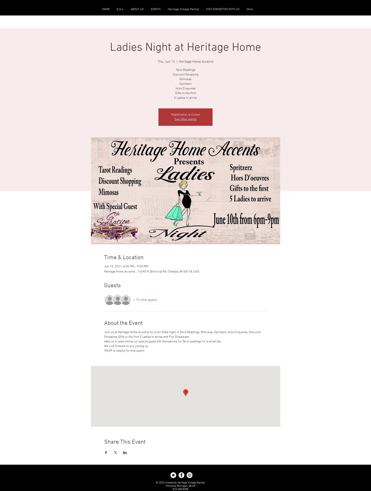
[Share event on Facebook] (106, 452)
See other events (185, 119)
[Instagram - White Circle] (189, 475)
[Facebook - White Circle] (181, 475)
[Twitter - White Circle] (173, 475)
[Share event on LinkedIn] (125, 452)
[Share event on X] (115, 452)
